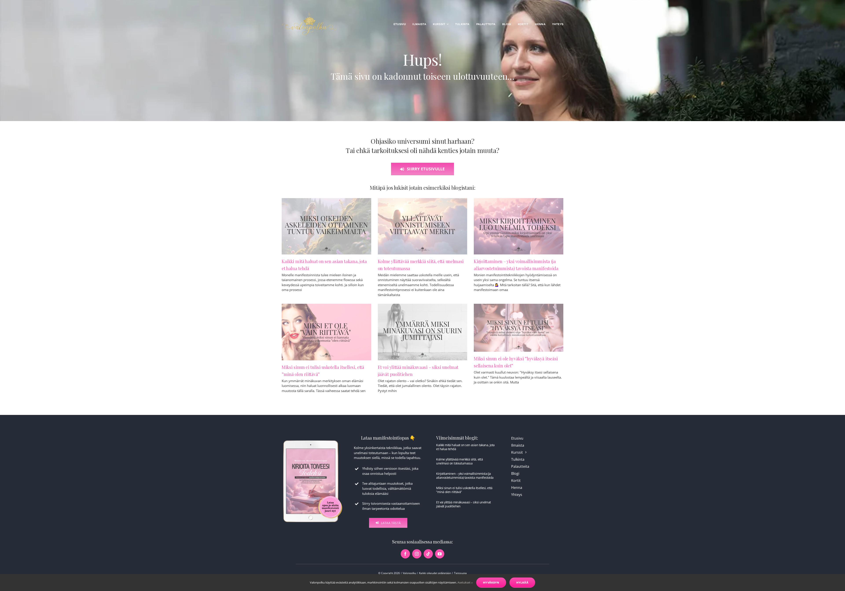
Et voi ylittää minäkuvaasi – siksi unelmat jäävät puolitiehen (463, 504)
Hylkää (522, 582)
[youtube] (439, 553)
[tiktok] (428, 553)
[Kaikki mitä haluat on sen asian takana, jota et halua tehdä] (326, 226)
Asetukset (464, 582)
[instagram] (416, 553)
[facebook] (405, 553)
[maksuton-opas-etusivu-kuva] (312, 440)
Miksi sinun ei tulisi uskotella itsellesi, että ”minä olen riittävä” (464, 490)
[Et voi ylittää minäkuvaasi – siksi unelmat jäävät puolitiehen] (422, 332)
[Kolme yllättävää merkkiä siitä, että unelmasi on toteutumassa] (422, 226)
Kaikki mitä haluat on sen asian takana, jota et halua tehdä (465, 447)
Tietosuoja (460, 573)
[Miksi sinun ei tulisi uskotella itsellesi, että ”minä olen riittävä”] (326, 332)
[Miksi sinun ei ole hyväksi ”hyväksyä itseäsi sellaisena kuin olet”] (518, 328)
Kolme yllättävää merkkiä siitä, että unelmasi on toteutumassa (459, 461)
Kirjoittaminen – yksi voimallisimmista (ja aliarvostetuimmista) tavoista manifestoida (464, 475)
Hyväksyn (491, 582)
